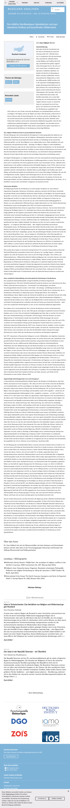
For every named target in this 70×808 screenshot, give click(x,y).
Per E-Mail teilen (11, 770)
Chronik (48, 3)
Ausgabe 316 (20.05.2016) (19, 13)
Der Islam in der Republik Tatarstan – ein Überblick (25, 652)
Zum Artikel (8, 640)
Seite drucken (60, 37)
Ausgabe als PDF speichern (18, 66)
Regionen (9, 82)
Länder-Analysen (12, 3)
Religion (16, 82)
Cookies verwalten (57, 798)
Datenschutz (10, 794)
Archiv (36, 3)
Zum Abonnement (11, 756)
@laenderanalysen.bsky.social (13, 778)
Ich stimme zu (42, 798)
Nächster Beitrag (34, 587)
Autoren (60, 3)
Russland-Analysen (23, 9)
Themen (25, 3)
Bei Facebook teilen (12, 768)
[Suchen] (52, 9)
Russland (8, 99)
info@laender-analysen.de (12, 785)
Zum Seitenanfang (36, 693)
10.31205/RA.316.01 (47, 13)
